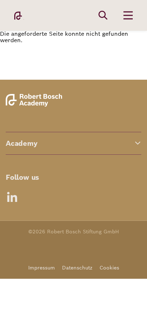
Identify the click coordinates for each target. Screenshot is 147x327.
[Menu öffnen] (128, 15)
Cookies (109, 267)
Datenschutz (77, 267)
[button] (73, 143)
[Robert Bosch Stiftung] (35, 105)
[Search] (103, 15)
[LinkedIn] (12, 196)
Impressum (41, 267)
